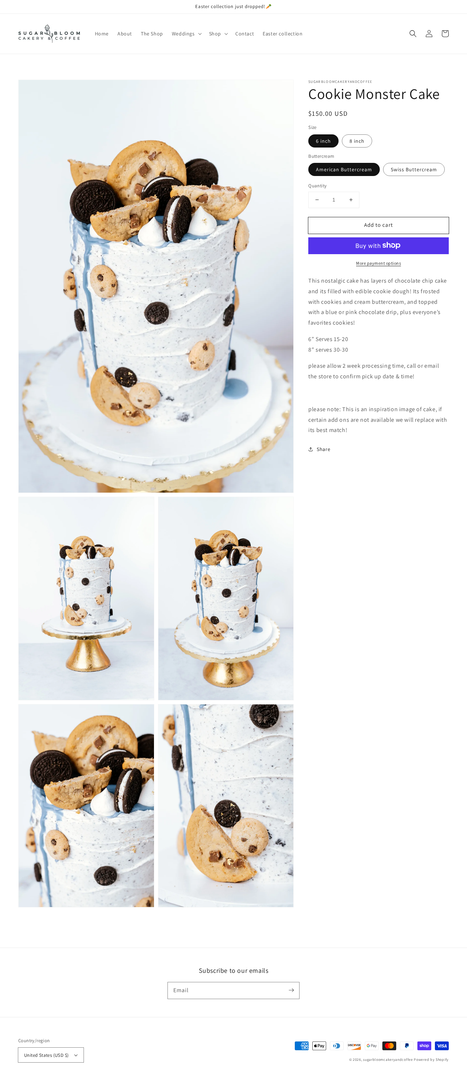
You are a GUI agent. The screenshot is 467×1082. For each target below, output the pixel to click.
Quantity (317, 186)
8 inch (357, 140)
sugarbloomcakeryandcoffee (388, 1059)
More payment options (378, 262)
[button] (186, 33)
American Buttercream (344, 169)
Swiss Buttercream (414, 169)
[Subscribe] (291, 990)
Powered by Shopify (431, 1059)
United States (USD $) (46, 1055)
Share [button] (323, 449)
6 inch (323, 140)
